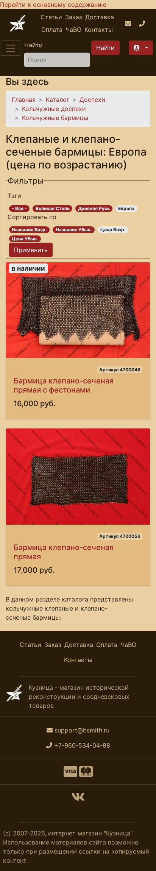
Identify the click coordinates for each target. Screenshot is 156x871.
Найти (33, 45)
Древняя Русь (94, 208)
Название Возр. (29, 229)
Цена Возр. (113, 229)
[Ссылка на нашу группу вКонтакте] (78, 799)
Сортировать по (32, 217)
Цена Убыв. (25, 239)
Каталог (57, 99)
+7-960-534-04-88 (82, 745)
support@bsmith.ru (82, 730)
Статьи (51, 17)
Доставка (99, 17)
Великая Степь (53, 208)
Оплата (51, 29)
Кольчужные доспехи (54, 108)
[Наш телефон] (143, 23)
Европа (126, 208)
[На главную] (17, 23)
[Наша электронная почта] (129, 23)
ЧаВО (73, 29)
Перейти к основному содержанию (53, 4)
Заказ (73, 17)
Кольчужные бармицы (55, 118)
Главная (24, 99)
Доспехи (92, 99)
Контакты (98, 29)
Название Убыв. (74, 229)
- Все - (19, 208)
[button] (141, 48)
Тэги (14, 195)
